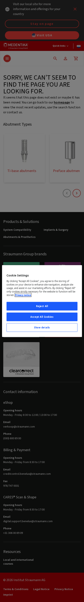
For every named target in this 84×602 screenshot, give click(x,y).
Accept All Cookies (41, 316)
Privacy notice (23, 295)
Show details (42, 327)
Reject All (42, 306)
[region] (42, 301)
